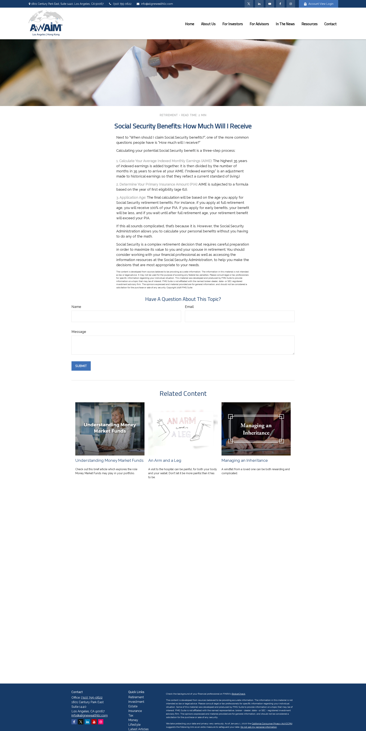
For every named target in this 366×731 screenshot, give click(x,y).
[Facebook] (280, 4)
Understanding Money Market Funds (109, 460)
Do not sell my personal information (259, 727)
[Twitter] (249, 4)
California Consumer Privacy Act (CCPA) (272, 723)
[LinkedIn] (259, 4)
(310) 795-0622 (122, 3)
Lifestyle (134, 724)
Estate (132, 706)
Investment (136, 702)
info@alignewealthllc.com (157, 3)
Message (78, 332)
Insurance (135, 711)
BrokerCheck (238, 693)
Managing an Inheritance (245, 460)
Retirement (136, 697)
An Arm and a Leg (164, 460)
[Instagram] (100, 721)
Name (76, 307)
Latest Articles (138, 729)
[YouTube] (270, 4)
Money (133, 720)
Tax (130, 715)
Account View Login (320, 3)
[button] (190, 23)
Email (189, 307)
